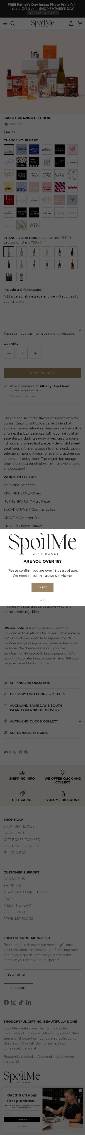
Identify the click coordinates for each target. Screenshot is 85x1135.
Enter (42, 587)
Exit (43, 599)
